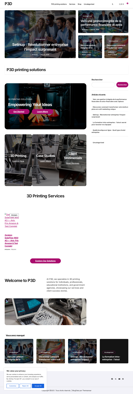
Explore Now (18, 161)
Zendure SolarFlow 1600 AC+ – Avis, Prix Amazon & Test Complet (11, 240)
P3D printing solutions (59, 4)
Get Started (18, 111)
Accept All (38, 386)
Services (72, 4)
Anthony (35, 54)
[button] (72, 34)
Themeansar (86, 390)
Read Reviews (72, 163)
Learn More (42, 111)
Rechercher (97, 79)
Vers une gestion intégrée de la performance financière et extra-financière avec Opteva (102, 24)
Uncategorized (89, 4)
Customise (12, 386)
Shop (79, 4)
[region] (25, 379)
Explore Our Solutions (45, 261)
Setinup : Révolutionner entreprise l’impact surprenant (81, 359)
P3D (8, 3)
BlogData (75, 390)
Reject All (25, 386)
